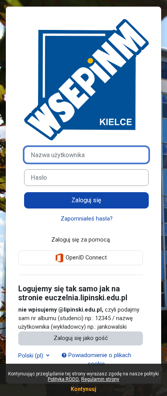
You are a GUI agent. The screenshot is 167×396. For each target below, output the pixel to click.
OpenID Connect (85, 257)
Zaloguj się (86, 200)
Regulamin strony (100, 379)
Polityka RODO (63, 379)
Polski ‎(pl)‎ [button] (31, 355)
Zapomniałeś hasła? (87, 218)
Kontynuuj (83, 389)
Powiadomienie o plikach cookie (99, 359)
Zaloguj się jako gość (81, 338)
